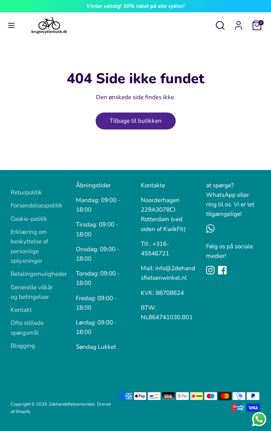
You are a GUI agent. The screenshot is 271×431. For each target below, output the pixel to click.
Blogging (23, 346)
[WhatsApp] (210, 228)
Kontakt (21, 310)
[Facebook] (222, 270)
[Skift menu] (11, 25)
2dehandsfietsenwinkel (71, 404)
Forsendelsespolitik (36, 205)
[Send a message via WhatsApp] (259, 419)
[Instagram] (210, 270)
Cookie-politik (29, 219)
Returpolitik (26, 192)
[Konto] (238, 23)
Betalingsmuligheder (39, 274)
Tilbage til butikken (136, 121)
